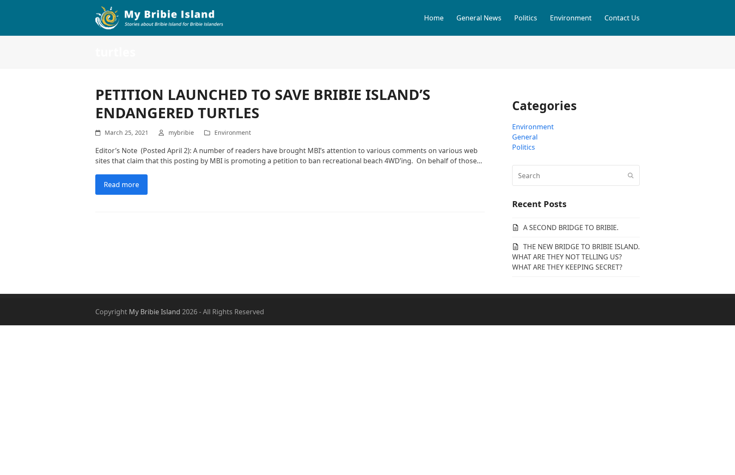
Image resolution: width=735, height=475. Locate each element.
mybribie (181, 132)
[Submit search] (631, 175)
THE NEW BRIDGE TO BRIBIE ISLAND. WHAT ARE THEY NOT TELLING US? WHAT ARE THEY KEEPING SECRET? (576, 257)
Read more (121, 184)
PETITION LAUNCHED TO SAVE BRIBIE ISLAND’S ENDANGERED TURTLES (262, 103)
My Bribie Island (154, 311)
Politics (523, 147)
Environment (232, 132)
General (525, 137)
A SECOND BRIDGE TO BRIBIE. (570, 227)
